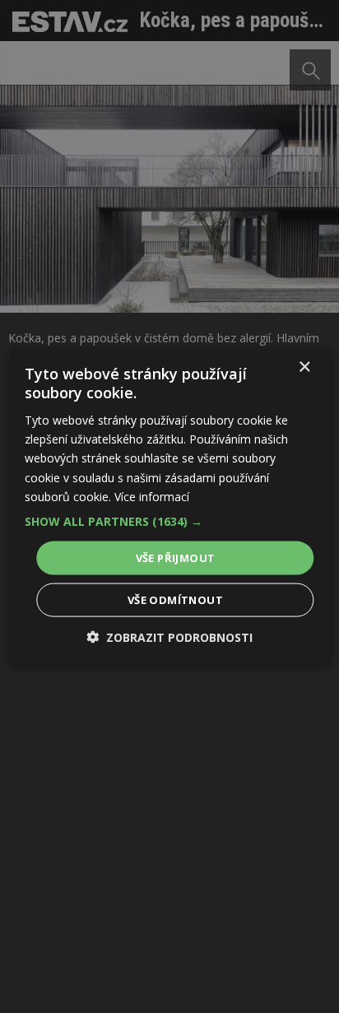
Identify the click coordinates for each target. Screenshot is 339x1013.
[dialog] (169, 506)
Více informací (151, 496)
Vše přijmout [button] (176, 557)
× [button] (304, 366)
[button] (169, 520)
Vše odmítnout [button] (175, 599)
